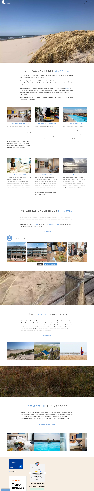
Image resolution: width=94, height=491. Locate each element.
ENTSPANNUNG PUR (47, 174)
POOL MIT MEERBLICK (75, 123)
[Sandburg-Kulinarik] (47, 107)
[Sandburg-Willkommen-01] (73, 433)
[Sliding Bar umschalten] (85, 2)
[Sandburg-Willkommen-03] (47, 433)
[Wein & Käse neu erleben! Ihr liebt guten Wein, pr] (77, 252)
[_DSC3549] (47, 158)
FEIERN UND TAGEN (19, 174)
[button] (45, 473)
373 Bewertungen (41, 486)
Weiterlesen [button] (37, 479)
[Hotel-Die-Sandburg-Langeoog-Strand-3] (75, 158)
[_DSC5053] (19, 107)
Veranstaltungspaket (53, 224)
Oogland (67, 88)
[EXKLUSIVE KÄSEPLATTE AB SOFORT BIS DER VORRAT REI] (57, 252)
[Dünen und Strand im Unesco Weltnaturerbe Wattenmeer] (20, 342)
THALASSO (75, 174)
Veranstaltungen (30, 221)
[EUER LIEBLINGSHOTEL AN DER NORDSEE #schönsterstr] (37, 252)
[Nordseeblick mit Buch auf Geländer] (47, 342)
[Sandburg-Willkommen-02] (20, 433)
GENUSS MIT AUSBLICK (47, 123)
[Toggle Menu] (91, 2)
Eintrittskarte (34, 224)
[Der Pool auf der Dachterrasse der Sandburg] (75, 107)
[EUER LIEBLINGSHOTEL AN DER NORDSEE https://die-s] (16, 252)
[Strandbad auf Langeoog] (73, 342)
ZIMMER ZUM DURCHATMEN (19, 123)
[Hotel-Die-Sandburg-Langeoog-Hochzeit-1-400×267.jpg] (19, 158)
